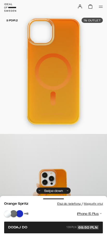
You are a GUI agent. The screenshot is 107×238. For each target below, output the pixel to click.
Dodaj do (53, 227)
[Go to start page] (10, 7)
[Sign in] (80, 6)
